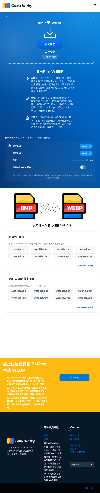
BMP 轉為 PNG (40, 249)
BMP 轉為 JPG (19, 249)
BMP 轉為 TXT (85, 249)
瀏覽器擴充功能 (77, 452)
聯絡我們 (74, 435)
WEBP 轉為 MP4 (18, 298)
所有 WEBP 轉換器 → (86, 307)
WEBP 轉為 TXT (63, 298)
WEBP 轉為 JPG (19, 291)
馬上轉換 (74, 377)
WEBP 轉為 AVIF (85, 298)
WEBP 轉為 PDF (63, 291)
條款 (46, 435)
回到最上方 (88, 488)
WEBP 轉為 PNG (41, 291)
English (75, 464)
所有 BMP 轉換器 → (86, 265)
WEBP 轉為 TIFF (41, 298)
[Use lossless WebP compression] (83, 167)
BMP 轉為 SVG (63, 256)
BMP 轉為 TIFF (41, 256)
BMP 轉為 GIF (19, 256)
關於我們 (74, 439)
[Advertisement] (50, 337)
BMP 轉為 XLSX (85, 256)
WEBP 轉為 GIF (85, 291)
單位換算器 (75, 445)
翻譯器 (73, 449)
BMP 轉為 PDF (63, 249)
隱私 (46, 439)
